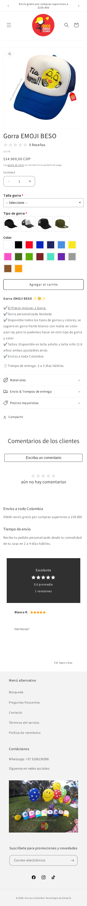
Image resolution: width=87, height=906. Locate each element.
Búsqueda (16, 692)
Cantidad (9, 172)
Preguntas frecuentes (24, 702)
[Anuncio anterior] (8, 6)
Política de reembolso (25, 733)
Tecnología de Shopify (58, 898)
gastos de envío (16, 165)
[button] (9, 25)
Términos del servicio (24, 723)
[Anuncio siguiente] (79, 6)
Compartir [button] (15, 417)
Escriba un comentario (43, 458)
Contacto (15, 712)
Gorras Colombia (35, 898)
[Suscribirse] (72, 860)
